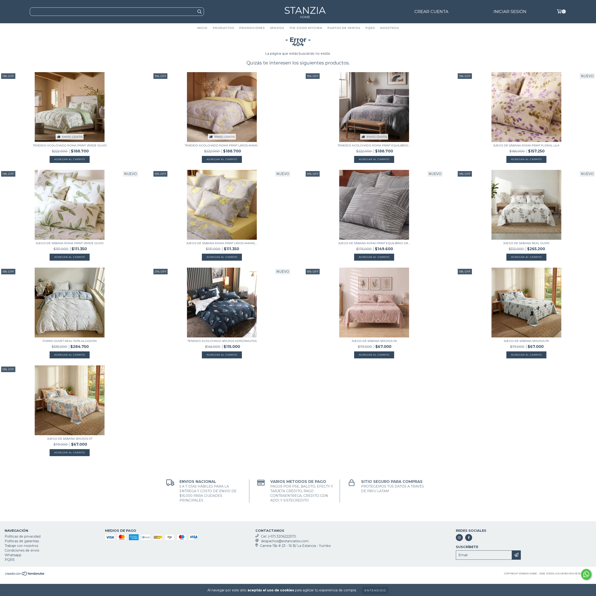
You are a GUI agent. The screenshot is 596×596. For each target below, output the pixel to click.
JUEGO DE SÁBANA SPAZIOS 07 (69, 438)
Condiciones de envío (22, 550)
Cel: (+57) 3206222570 (278, 536)
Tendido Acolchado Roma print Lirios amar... (222, 145)
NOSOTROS (389, 28)
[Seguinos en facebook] (468, 537)
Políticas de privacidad (23, 536)
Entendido (375, 590)
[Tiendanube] (25, 574)
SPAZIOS (277, 28)
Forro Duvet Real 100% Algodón (70, 341)
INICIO (202, 28)
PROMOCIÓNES (252, 28)
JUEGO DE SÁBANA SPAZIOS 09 (526, 341)
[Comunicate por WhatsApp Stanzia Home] (586, 574)
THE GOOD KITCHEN (305, 28)
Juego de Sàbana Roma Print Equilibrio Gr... (374, 243)
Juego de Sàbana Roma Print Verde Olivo (70, 243)
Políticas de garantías (22, 541)
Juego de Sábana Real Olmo (526, 243)
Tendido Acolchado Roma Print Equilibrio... (374, 145)
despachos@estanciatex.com (285, 541)
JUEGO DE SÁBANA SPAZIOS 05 (374, 341)
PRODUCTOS (223, 28)
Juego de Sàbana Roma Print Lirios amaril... (221, 243)
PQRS (370, 28)
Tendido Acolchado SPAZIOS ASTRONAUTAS (222, 341)
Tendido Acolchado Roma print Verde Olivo (70, 145)
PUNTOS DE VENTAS (344, 28)
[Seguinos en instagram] (459, 537)
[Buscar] (199, 11)
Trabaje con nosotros (21, 546)
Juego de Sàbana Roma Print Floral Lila (526, 145)
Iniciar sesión (510, 11)
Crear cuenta (431, 11)
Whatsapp (13, 555)
